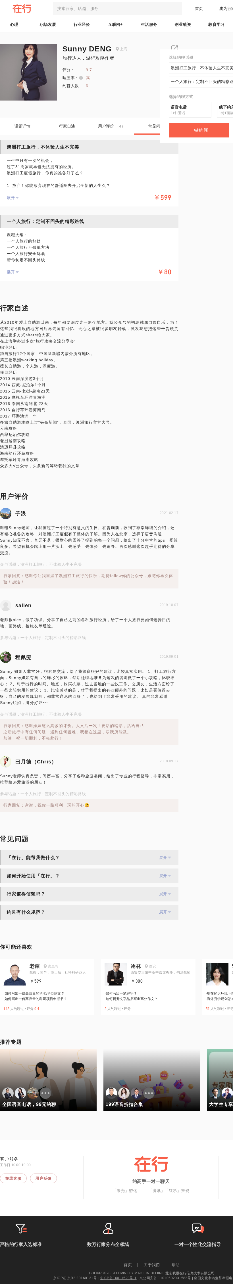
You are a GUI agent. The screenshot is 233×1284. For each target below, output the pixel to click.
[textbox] (117, 8)
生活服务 (149, 24)
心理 (14, 24)
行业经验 (82, 24)
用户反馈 (43, 1178)
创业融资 (183, 24)
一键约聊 (199, 130)
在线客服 (13, 1178)
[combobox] (117, 8)
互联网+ (115, 24)
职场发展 (48, 24)
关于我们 (151, 1265)
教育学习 (216, 24)
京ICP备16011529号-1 (118, 1278)
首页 (199, 8)
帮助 (176, 1265)
